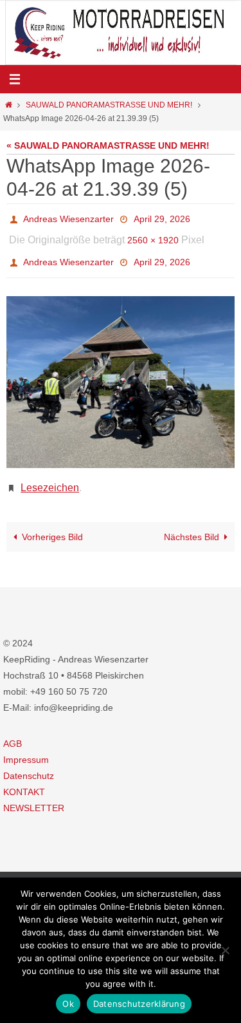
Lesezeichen (50, 474)
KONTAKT (24, 778)
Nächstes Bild (191, 523)
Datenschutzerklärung (139, 1004)
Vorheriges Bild (52, 523)
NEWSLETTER (33, 794)
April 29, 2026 (162, 217)
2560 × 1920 (153, 235)
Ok (68, 1004)
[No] (225, 950)
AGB (12, 729)
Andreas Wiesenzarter (68, 217)
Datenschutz (28, 761)
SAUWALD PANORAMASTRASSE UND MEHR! (109, 105)
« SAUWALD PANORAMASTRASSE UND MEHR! (108, 145)
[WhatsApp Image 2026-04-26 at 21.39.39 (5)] (120, 371)
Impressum (26, 745)
